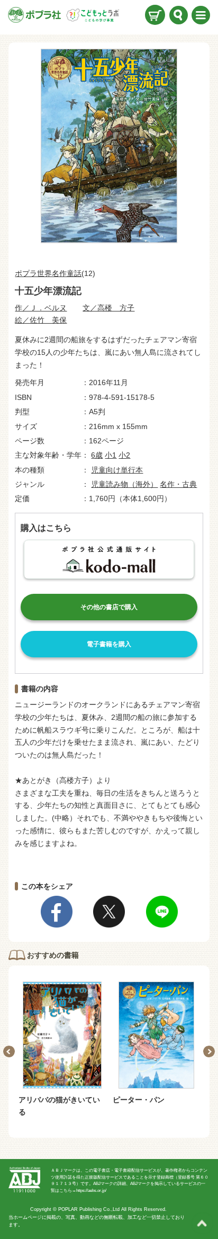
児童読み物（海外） (124, 484)
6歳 (97, 455)
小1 (110, 455)
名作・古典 (178, 484)
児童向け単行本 (117, 470)
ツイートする (109, 912)
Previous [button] (9, 1051)
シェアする (56, 912)
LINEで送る (162, 912)
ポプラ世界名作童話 (48, 273)
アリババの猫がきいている (59, 1105)
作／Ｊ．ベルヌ (41, 308)
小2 (124, 455)
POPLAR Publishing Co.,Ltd (89, 1209)
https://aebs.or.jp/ (91, 1190)
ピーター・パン (139, 1099)
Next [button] (209, 1051)
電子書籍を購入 (109, 644)
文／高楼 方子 (108, 308)
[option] (62, 1050)
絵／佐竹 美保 (41, 320)
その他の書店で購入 (109, 607)
